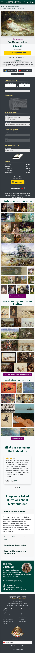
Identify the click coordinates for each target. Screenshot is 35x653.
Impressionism (15, 6)
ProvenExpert (14, 480)
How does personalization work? (14, 511)
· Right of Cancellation (8, 619)
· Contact (5, 611)
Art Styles (8, 6)
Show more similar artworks (17, 296)
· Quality (21, 615)
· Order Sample (22, 621)
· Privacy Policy (6, 617)
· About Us (5, 623)
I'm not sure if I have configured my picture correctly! (15, 552)
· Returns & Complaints (8, 621)
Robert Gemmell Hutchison (9, 8)
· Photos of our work (23, 617)
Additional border (8, 89)
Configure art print (18, 53)
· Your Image (22, 611)
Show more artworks (17, 439)
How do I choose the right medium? (15, 545)
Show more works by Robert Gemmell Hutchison (17, 374)
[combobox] (17, 91)
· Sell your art (22, 613)
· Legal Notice (6, 613)
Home (2, 6)
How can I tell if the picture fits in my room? (16, 538)
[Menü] (2, 2)
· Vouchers (21, 619)
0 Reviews (20, 74)
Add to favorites (25, 70)
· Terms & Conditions (7, 615)
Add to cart (18, 182)
